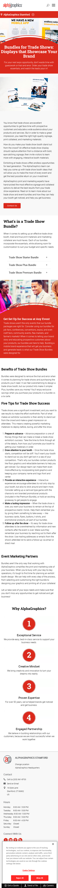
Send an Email (13, 783)
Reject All (19, 878)
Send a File (32, 885)
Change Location (22, 764)
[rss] (20, 840)
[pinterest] (15, 840)
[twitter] (6, 840)
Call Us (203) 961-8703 (16, 779)
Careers (50, 885)
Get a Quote (13, 885)
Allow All (39, 878)
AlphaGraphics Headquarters (27, 767)
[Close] (53, 844)
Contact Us (12, 205)
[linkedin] (10, 840)
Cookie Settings (29, 870)
